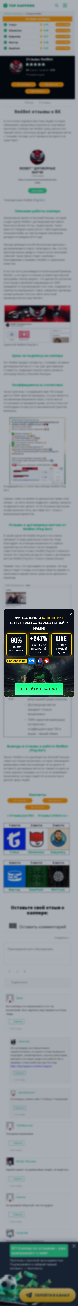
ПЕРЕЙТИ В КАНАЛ (39, 689)
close (70, 614)
